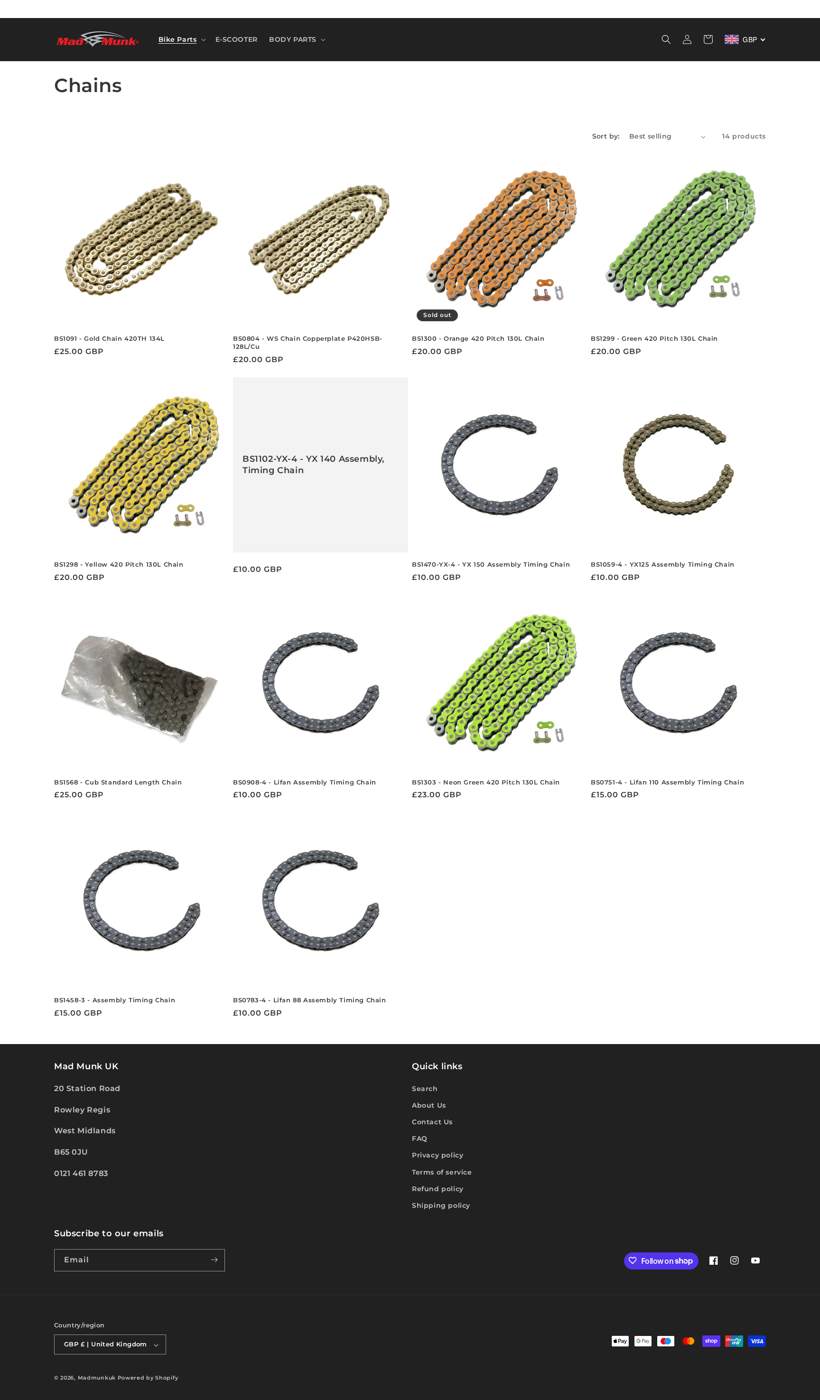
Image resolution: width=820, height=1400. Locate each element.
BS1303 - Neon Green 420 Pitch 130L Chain (486, 782)
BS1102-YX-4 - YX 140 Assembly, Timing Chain (313, 464)
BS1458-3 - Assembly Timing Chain (114, 1000)
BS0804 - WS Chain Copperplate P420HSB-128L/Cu (307, 342)
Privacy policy (437, 1155)
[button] (181, 39)
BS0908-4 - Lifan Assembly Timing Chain (304, 782)
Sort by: (606, 136)
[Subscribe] (214, 1260)
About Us (429, 1105)
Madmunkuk (98, 1378)
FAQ (420, 1138)
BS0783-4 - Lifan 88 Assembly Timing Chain (309, 1000)
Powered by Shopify (148, 1378)
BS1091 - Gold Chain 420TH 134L (109, 338)
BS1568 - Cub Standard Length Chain (118, 782)
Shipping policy (441, 1205)
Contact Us (432, 1122)
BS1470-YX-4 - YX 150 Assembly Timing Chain (491, 564)
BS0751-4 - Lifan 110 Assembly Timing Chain (667, 782)
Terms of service (442, 1171)
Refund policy (438, 1188)
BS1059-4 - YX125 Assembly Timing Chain (663, 564)
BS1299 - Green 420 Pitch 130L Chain (654, 338)
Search (425, 1088)
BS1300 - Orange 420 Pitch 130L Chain (478, 338)
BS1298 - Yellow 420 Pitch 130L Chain (119, 564)
